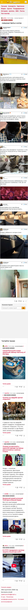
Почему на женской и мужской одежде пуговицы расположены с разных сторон (13, 449)
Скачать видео (6, 587)
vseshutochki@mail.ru (8, 594)
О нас (3, 597)
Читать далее (7, 384)
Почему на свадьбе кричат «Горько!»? (13, 398)
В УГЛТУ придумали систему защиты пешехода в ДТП (13, 551)
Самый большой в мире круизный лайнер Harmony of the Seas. (14, 352)
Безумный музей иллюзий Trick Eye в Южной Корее (13, 499)
